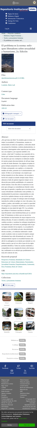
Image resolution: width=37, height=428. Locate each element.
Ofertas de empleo (25, 382)
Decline (9, 425)
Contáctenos (23, 395)
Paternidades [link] (29, 262)
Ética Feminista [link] (6, 267)
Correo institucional (6, 389)
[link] (12, 78)
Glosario (22, 397)
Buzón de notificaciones (26, 387)
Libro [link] (3, 94)
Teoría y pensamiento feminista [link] (13, 38)
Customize (4, 421)
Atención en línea (25, 393)
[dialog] (18, 419)
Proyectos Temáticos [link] (14, 33)
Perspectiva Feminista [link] (8, 260)
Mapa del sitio (24, 389)
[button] (18, 9)
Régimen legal (5, 380)
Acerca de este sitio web (29, 406)
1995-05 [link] (4, 108)
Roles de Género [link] (17, 267)
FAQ (21, 391)
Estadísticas (4, 397)
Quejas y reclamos (6, 393)
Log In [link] (7, 28)
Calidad (3, 387)
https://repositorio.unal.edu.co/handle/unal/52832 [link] (16, 273)
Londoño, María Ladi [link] (8, 85)
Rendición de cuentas (7, 383)
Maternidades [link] (20, 262)
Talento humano (24, 380)
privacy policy (23, 418)
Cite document (9, 119)
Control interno (24, 385)
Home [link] (3, 33)
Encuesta (3, 395)
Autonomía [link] (30, 264)
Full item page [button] (9, 285)
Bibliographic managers (12, 113)
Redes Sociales (5, 391)
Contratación (4, 382)
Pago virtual (4, 385)
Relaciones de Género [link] (8, 262)
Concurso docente (25, 383)
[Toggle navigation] (30, 29)
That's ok (27, 425)
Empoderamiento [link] (21, 264)
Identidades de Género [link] (23, 260)
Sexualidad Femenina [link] (8, 264)
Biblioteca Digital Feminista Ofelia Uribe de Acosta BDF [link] (13, 36)
